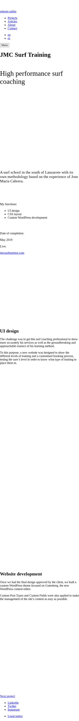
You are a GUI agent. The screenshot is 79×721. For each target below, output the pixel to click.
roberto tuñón (8, 11)
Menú (5, 45)
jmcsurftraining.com (12, 252)
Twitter (12, 706)
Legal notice (15, 716)
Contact (12, 28)
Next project (7, 696)
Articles (12, 21)
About (11, 24)
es (9, 38)
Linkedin (13, 702)
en (9, 34)
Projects (12, 18)
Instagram (14, 709)
